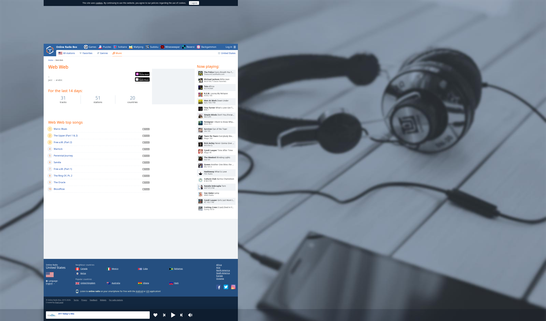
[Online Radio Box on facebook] (218, 287)
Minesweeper (172, 46)
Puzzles (107, 46)
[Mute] (191, 315)
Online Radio (55, 266)
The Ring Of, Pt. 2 (63, 175)
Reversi (191, 46)
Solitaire (122, 46)
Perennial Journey (63, 155)
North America (223, 270)
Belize (83, 273)
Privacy (84, 300)
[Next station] (182, 315)
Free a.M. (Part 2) (63, 142)
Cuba (145, 268)
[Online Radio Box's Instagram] (233, 286)
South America (223, 273)
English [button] (49, 283)
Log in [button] (229, 46)
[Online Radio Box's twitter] (226, 287)
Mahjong (138, 46)
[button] (173, 315)
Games (92, 46)
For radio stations (116, 300)
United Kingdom (87, 283)
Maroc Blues (60, 128)
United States (228, 53)
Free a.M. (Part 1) (63, 169)
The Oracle (59, 182)
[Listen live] (200, 73)
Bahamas (178, 268)
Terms (76, 300)
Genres (104, 53)
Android (139, 291)
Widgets (103, 300)
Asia (218, 267)
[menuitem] (66, 53)
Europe (219, 275)
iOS (147, 291)
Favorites (87, 53)
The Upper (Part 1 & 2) (66, 135)
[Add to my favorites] (155, 315)
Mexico (115, 268)
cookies (99, 3)
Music (119, 53)
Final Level (59, 302)
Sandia (57, 162)
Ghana (146, 283)
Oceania (220, 278)
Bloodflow (59, 189)
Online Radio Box (66, 47)
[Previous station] (164, 315)
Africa (219, 264)
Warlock (58, 148)
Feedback (93, 300)
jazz (50, 80)
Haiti (176, 283)
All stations (69, 53)
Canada (83, 268)
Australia (116, 283)
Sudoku (154, 46)
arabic (59, 80)
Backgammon (208, 46)
